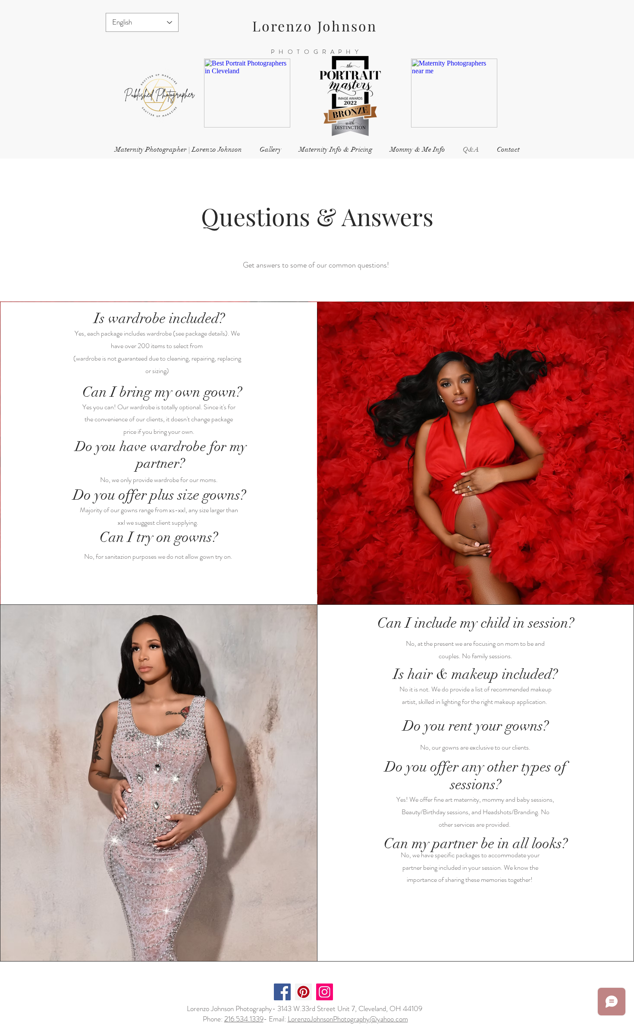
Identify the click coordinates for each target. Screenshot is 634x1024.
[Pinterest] (303, 992)
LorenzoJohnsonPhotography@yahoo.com (348, 1019)
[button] (270, 150)
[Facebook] (282, 992)
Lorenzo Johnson (314, 25)
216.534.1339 (244, 1019)
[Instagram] (324, 992)
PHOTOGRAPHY (317, 51)
